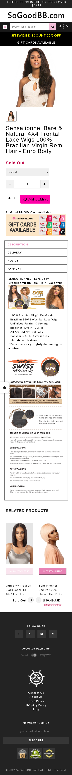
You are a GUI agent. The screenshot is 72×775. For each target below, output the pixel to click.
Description (17, 244)
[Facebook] (19, 634)
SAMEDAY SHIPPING (54, 571)
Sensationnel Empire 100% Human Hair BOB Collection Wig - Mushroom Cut (50, 594)
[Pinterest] (30, 634)
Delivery (14, 252)
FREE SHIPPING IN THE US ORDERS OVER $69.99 (36, 3)
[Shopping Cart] (66, 26)
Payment (14, 268)
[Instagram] (53, 634)
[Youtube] (41, 634)
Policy (12, 260)
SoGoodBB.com (26, 770)
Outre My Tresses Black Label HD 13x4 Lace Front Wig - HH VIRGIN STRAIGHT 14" (18, 594)
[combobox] (29, 26)
